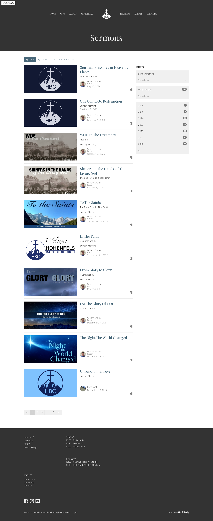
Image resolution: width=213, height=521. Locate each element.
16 (53, 412)
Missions (125, 13)
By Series (42, 59)
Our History (29, 479)
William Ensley (162, 89)
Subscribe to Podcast (62, 59)
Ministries (87, 13)
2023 (162, 124)
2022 (162, 131)
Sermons (152, 13)
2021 (162, 137)
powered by (177, 514)
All (139, 150)
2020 (162, 143)
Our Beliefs (29, 482)
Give (62, 13)
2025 (162, 111)
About (73, 13)
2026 (162, 105)
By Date (30, 59)
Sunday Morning (146, 73)
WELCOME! (8, 3)
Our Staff (28, 485)
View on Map (30, 447)
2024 (162, 118)
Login (74, 512)
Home (53, 13)
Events (138, 13)
